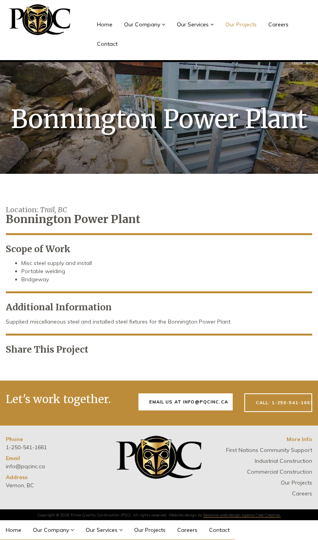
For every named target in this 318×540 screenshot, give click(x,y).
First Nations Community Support (269, 450)
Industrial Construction (283, 460)
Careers (278, 24)
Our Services (193, 24)
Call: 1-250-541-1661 (284, 402)
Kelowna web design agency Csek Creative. (242, 514)
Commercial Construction (279, 471)
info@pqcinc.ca (25, 466)
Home (104, 24)
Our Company (143, 24)
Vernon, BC (20, 485)
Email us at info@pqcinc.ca (188, 402)
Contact (107, 43)
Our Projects (241, 24)
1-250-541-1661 (26, 447)
